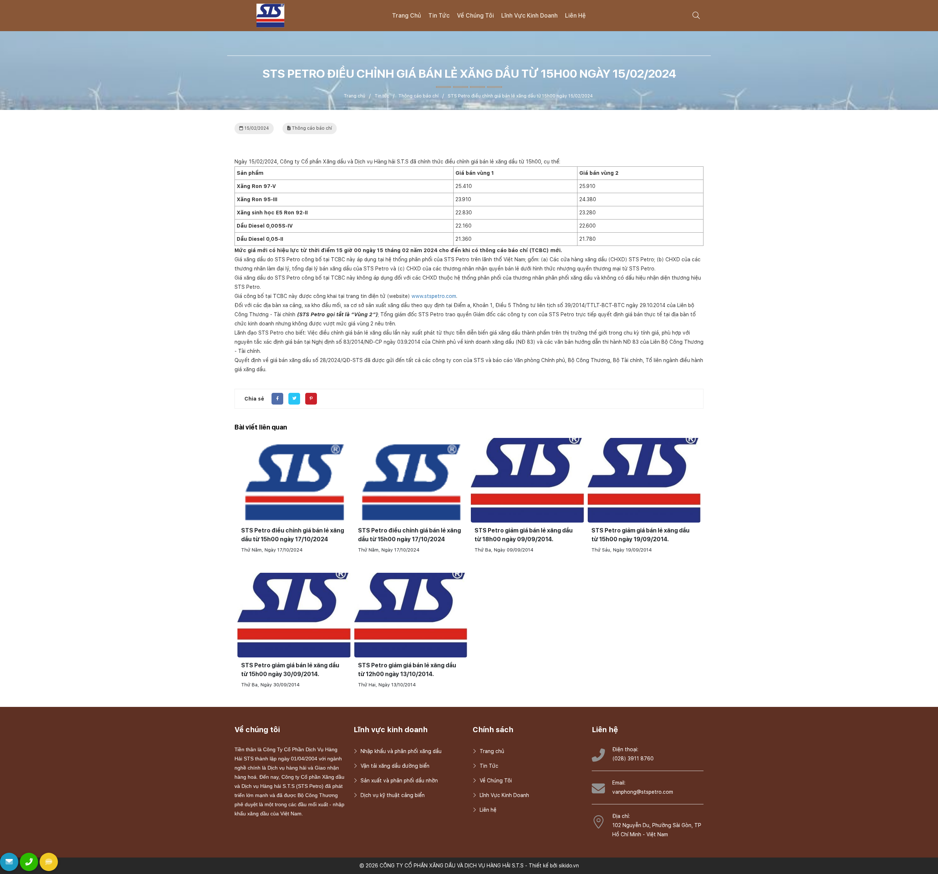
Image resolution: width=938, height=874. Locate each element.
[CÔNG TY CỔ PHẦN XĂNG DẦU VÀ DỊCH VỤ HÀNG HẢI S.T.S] (270, 15)
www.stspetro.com (433, 296)
